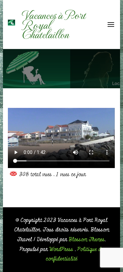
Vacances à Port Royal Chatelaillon (53, 24)
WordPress (61, 249)
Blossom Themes (87, 239)
